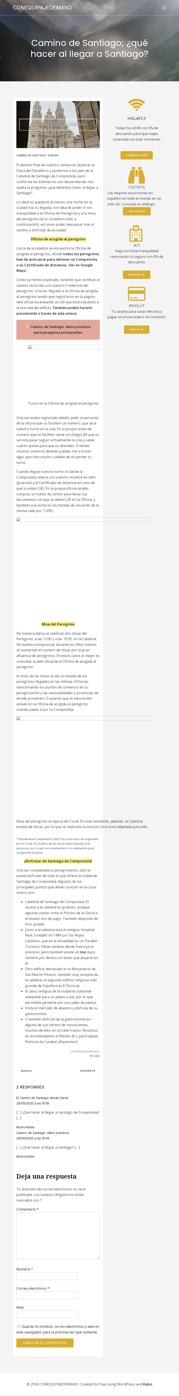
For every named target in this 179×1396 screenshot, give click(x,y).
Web (20, 1307)
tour (83, 952)
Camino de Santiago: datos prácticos (42, 1133)
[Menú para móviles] (164, 7)
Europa (53, 155)
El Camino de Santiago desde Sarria (42, 1098)
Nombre (24, 1269)
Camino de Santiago (31, 155)
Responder (25, 1127)
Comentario (27, 1209)
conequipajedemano (85, 1051)
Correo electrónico (33, 1288)
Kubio (147, 1384)
